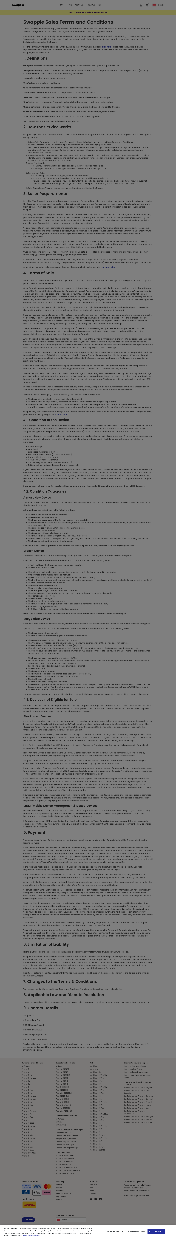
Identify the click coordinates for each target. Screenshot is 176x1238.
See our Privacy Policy (31, 1235)
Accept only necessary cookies (134, 1231)
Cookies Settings (112, 1231)
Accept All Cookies (156, 1231)
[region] (88, 1231)
